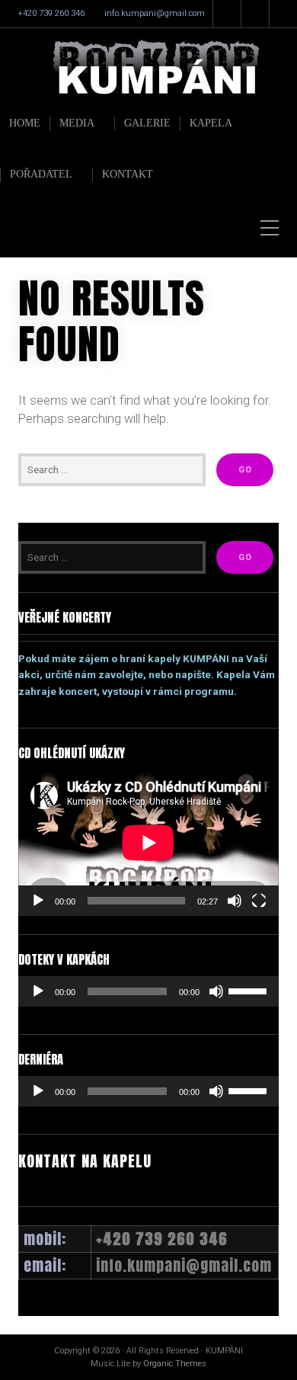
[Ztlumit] (234, 900)
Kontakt (127, 174)
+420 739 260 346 (51, 13)
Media (76, 123)
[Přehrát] (38, 900)
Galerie (147, 123)
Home (24, 123)
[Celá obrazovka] (259, 900)
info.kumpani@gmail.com (154, 13)
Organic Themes (174, 1364)
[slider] (249, 990)
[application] (148, 843)
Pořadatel (41, 174)
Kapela (211, 123)
